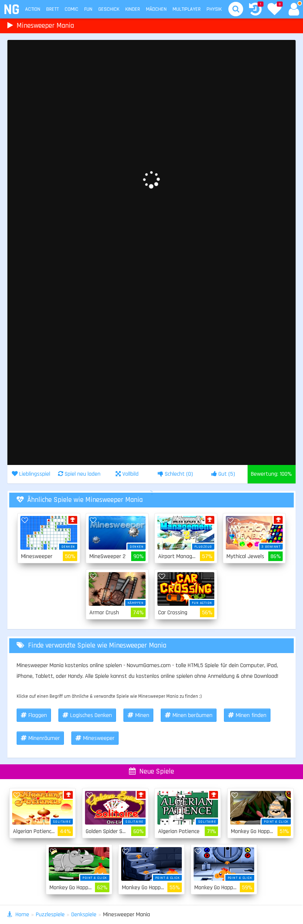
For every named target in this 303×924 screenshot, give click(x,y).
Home (22, 914)
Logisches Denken (91, 715)
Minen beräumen (192, 715)
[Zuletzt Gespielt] (255, 10)
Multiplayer (187, 9)
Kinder (132, 9)
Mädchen (156, 9)
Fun (88, 9)
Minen (142, 715)
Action (32, 9)
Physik (214, 9)
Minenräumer (44, 738)
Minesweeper (99, 738)
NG (11, 9)
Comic (71, 9)
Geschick (108, 9)
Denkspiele (83, 914)
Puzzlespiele (50, 914)
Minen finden (251, 715)
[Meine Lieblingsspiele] (275, 10)
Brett (52, 9)
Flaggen (37, 715)
